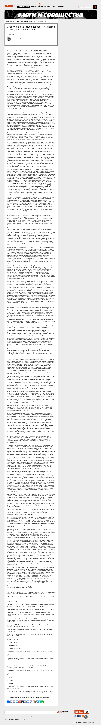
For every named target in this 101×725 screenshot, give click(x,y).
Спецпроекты (60, 6)
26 (21, 573)
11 (23, 278)
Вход (82, 7)
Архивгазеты (86, 712)
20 (36, 450)
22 (39, 463)
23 (30, 466)
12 (26, 283)
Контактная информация (14, 719)
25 (24, 521)
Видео (53, 6)
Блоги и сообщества (23, 6)
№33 (81, 711)
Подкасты (40, 6)
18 (28, 402)
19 (17, 414)
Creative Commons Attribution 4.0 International (84, 722)
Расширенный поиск (64, 712)
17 (43, 388)
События (33, 6)
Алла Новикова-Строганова (24, 21)
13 (20, 292)
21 (7, 459)
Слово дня (47, 6)
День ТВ (25, 719)
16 (9, 345)
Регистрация (88, 7)
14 (26, 302)
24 (31, 514)
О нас (5, 719)
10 (15, 263)
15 (42, 335)
